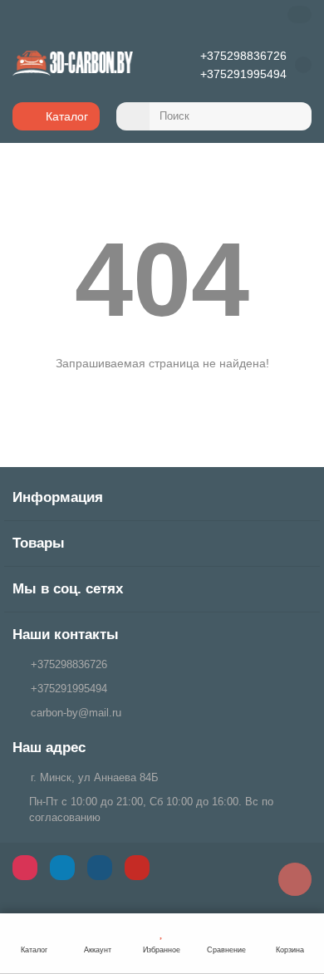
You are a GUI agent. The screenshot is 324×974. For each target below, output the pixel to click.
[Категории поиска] (133, 116)
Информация (57, 497)
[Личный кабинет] (299, 14)
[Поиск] (294, 116)
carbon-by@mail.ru (76, 712)
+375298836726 (243, 55)
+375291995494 (243, 74)
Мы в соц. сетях (67, 589)
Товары (38, 543)
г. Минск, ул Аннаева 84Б (95, 777)
